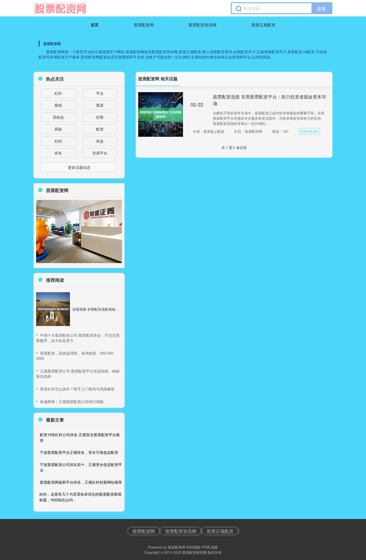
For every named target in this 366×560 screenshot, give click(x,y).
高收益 (58, 117)
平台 (100, 93)
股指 (58, 105)
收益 (100, 140)
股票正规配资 (263, 25)
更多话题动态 (79, 167)
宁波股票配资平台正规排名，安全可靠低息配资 (79, 452)
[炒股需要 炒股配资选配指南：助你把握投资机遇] (53, 309)
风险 (58, 129)
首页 (95, 25)
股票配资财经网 (194, 552)
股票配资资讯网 (202, 25)
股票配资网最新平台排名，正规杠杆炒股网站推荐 (81, 482)
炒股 (100, 117)
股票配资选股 (309, 131)
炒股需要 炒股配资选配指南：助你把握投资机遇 (109, 309)
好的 (58, 140)
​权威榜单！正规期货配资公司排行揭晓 (72, 401)
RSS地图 (193, 547)
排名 (58, 152)
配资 (100, 129)
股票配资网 (144, 25)
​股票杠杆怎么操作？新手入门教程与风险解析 (77, 388)
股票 (100, 105)
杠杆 (58, 93)
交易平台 (99, 152)
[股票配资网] (60, 8)
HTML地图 (209, 547)
